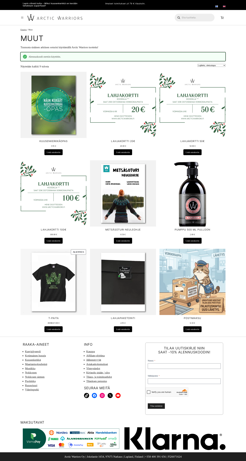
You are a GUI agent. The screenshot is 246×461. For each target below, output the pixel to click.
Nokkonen (31, 372)
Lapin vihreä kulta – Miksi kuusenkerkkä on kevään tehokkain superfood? (50, 4)
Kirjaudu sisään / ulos (98, 372)
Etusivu (23, 30)
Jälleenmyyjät (93, 359)
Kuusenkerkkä (33, 359)
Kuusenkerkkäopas (53, 141)
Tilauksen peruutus (96, 381)
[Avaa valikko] (22, 17)
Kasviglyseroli (33, 351)
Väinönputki (32, 389)
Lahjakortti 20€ (123, 141)
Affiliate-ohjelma (95, 355)
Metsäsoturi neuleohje (123, 229)
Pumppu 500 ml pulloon (192, 229)
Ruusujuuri (31, 385)
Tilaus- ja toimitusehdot (99, 376)
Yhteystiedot (93, 368)
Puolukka (30, 381)
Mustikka (30, 368)
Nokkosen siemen (35, 376)
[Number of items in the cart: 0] (222, 17)
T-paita (53, 318)
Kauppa (90, 351)
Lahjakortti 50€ (193, 141)
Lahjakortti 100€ (53, 229)
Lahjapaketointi (123, 318)
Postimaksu (192, 318)
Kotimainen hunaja (35, 355)
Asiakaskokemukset (97, 364)
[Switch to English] (224, 6)
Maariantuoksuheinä (36, 364)
